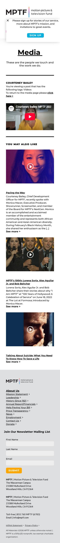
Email (9, 458)
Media (30, 52)
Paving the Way (15, 192)
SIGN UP (35, 35)
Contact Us (12, 420)
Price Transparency (17, 410)
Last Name (12, 449)
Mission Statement (17, 394)
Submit (13, 470)
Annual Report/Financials (21, 404)
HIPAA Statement (14, 525)
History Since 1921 (16, 400)
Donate (10, 424)
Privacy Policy (31, 525)
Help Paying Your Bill (18, 407)
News (9, 414)
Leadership (12, 397)
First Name (12, 439)
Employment (13, 417)
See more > (13, 231)
